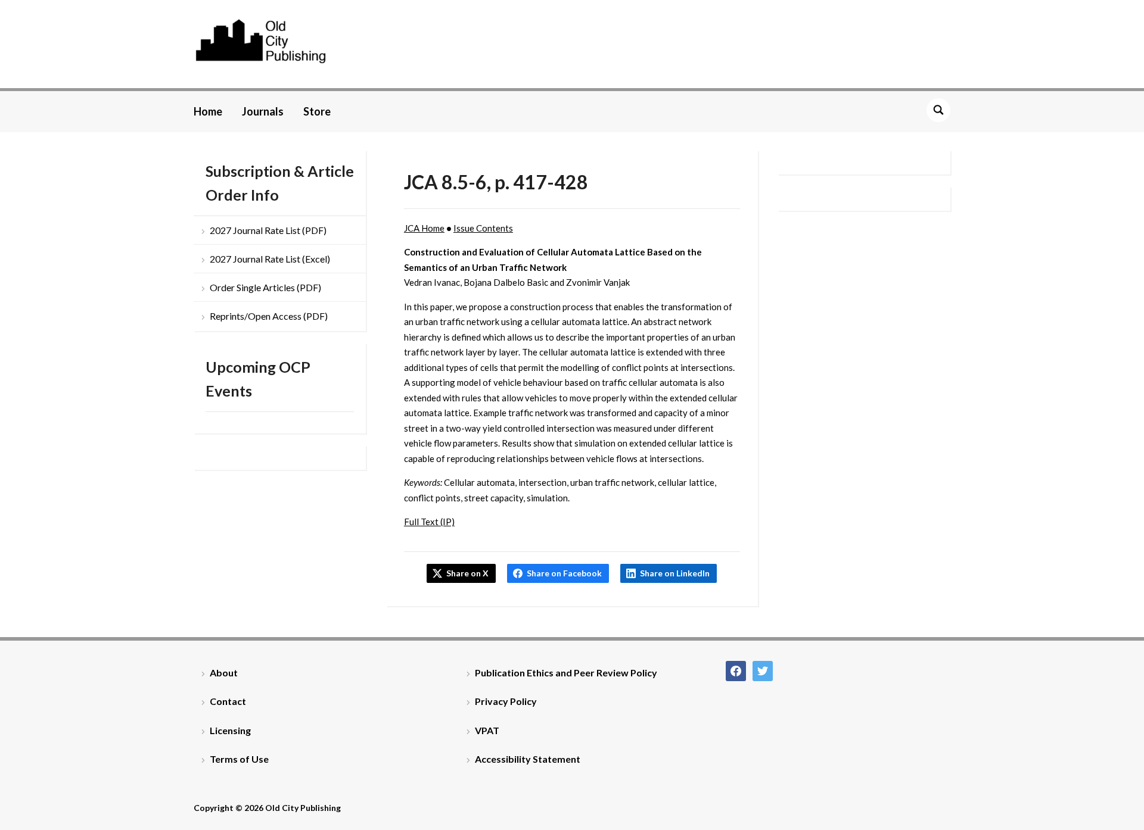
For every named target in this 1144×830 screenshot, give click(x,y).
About (224, 672)
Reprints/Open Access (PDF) (269, 316)
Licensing (230, 730)
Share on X (467, 573)
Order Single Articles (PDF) (265, 287)
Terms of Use (239, 759)
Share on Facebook (564, 573)
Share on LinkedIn (675, 573)
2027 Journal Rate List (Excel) (270, 258)
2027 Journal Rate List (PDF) (268, 230)
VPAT (487, 730)
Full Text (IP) (429, 521)
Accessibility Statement (527, 759)
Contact (228, 701)
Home (208, 111)
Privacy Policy (506, 701)
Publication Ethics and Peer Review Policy (566, 672)
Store (317, 111)
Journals (263, 111)
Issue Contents (483, 228)
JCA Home (424, 228)
